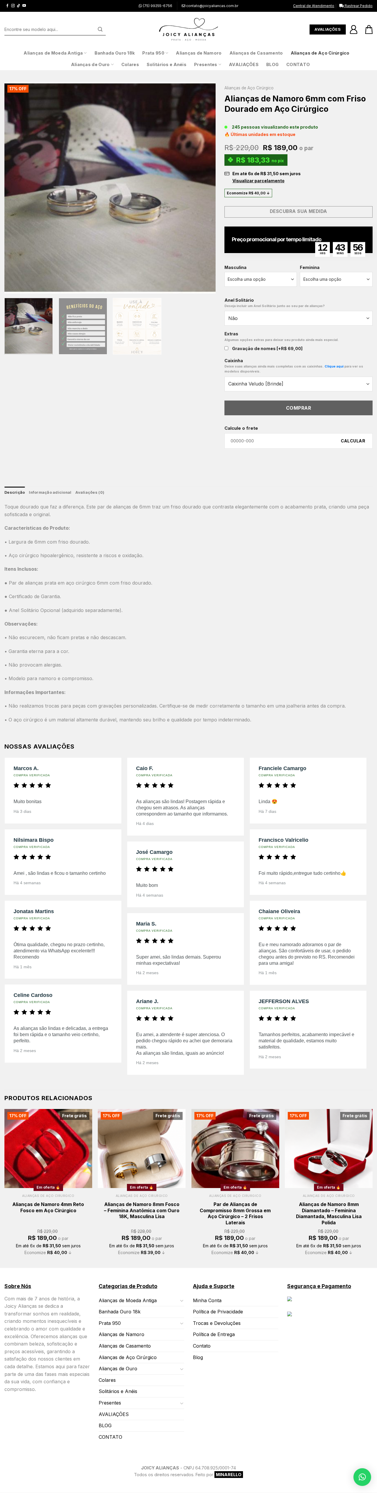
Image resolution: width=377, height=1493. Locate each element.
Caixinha (293, 366)
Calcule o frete (241, 428)
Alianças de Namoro (198, 52)
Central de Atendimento (313, 6)
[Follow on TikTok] (18, 6)
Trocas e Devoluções (217, 1323)
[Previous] (16, 188)
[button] (362, 1477)
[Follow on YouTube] (24, 6)
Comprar (298, 408)
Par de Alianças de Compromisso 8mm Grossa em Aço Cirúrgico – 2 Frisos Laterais (235, 1213)
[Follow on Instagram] (13, 6)
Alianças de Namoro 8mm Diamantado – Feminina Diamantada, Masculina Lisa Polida (329, 1213)
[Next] (204, 188)
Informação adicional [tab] (50, 492)
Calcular (353, 440)
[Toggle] (181, 1300)
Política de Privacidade (218, 1312)
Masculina (235, 267)
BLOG (272, 64)
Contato (202, 1346)
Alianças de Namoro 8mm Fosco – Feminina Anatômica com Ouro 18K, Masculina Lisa (141, 1210)
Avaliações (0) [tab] (89, 492)
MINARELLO (229, 1474)
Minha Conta (207, 1300)
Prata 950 (153, 52)
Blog (198, 1357)
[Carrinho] (369, 29)
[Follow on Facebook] (7, 6)
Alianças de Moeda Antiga (53, 52)
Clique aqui (334, 366)
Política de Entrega (214, 1335)
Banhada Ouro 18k (115, 52)
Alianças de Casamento (256, 52)
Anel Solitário (274, 303)
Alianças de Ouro (90, 64)
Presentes (205, 64)
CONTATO (298, 64)
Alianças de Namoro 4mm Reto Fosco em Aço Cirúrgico (48, 1207)
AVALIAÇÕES (244, 64)
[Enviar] (100, 29)
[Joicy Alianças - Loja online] (188, 29)
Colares (130, 64)
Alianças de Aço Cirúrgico (320, 52)
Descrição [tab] (14, 492)
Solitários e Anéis (166, 64)
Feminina (310, 267)
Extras (281, 336)
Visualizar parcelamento (258, 181)
